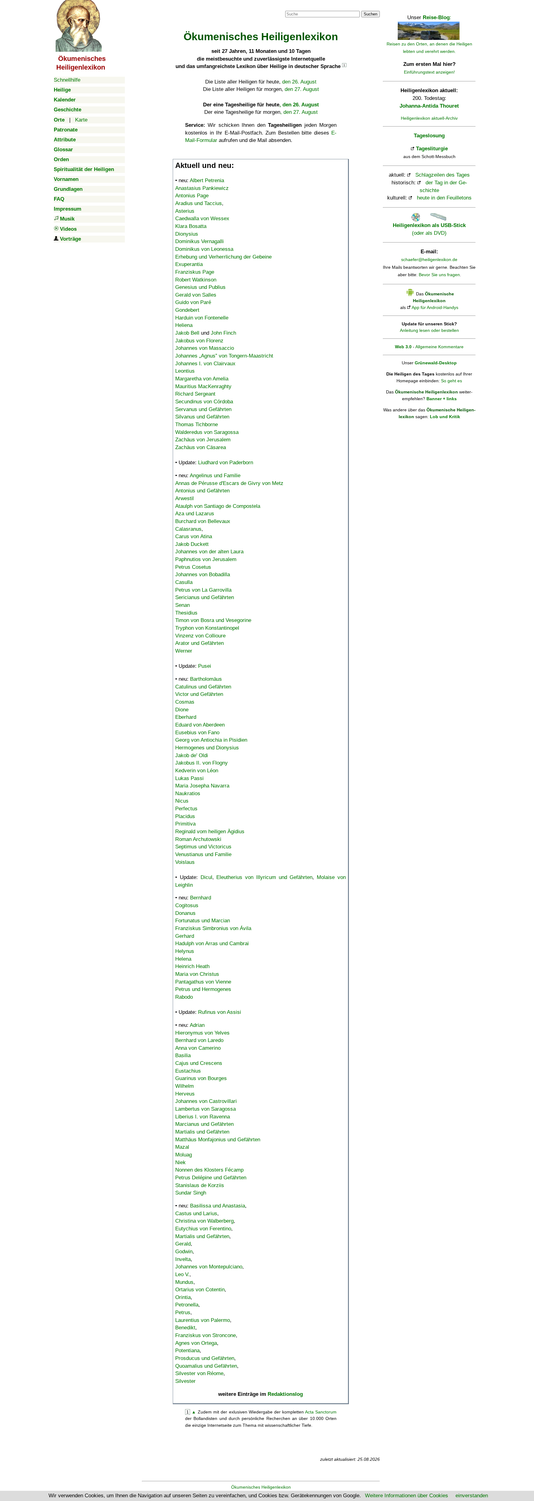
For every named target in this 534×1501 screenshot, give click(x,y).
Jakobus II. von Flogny (201, 763)
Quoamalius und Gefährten (206, 1366)
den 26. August (299, 82)
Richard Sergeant (195, 394)
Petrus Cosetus (193, 567)
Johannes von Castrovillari (206, 1101)
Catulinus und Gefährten (203, 687)
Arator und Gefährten (199, 643)
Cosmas (184, 702)
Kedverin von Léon (196, 771)
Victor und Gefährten (199, 694)
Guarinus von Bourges (201, 1078)
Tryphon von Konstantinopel (207, 628)
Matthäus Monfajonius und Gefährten (217, 1140)
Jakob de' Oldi (191, 755)
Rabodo (184, 997)
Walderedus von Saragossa (207, 432)
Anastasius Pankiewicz (202, 188)
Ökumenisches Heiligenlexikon (261, 1487)
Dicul (206, 877)
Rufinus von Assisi (219, 1012)
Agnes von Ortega (196, 1343)
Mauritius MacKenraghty (203, 386)
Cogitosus (186, 905)
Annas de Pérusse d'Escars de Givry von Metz (229, 483)
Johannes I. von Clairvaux (205, 364)
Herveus (185, 1094)
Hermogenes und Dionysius (207, 748)
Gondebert (187, 310)
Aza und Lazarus (194, 514)
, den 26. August (299, 105)
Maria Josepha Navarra (202, 786)
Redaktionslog (285, 1394)
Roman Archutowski (198, 839)
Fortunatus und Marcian (202, 921)
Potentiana (187, 1350)
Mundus (184, 1282)
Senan (182, 605)
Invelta (183, 1259)
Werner (183, 651)
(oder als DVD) (429, 229)
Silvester (185, 1381)
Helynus (184, 951)
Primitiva (185, 824)
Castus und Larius (196, 1213)
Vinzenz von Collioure (200, 636)
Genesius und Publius (200, 287)
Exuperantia (189, 264)
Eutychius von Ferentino (203, 1229)
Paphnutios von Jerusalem (205, 559)
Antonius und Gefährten (202, 491)
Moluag (183, 1155)
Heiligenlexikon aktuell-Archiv (429, 118)
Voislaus (185, 862)
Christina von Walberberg (204, 1221)
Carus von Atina (193, 536)
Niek (180, 1162)
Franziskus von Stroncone (205, 1335)
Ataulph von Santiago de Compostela (217, 506)
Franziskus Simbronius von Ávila (213, 928)
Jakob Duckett (192, 544)
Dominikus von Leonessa (204, 249)
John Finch (223, 333)
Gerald (183, 1244)
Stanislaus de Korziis (199, 1185)
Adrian (197, 1025)
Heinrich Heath (192, 966)
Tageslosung (429, 136)
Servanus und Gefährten (203, 409)
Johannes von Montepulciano (208, 1267)
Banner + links (441, 398)
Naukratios (187, 793)
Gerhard (184, 936)
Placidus (185, 816)
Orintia (183, 1297)
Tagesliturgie (432, 149)
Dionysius (186, 234)
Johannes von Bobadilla (202, 574)
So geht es (451, 380)
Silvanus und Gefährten (202, 417)
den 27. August (302, 89)
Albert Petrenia (207, 180)
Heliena (184, 325)
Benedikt (185, 1328)
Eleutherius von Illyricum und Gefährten (264, 877)
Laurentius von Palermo (202, 1320)
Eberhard (185, 717)
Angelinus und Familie (215, 475)
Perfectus (186, 809)
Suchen (370, 14)
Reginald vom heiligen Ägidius (209, 831)
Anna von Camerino (198, 1048)
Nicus (182, 801)
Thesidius (186, 613)
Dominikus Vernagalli (199, 241)
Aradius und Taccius (198, 203)
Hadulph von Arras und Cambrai (212, 943)
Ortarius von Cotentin (200, 1290)
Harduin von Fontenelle (201, 318)
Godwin (184, 1251)
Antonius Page (192, 196)
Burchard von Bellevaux (202, 521)
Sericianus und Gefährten (204, 597)
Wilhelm (184, 1086)
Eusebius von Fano (197, 732)
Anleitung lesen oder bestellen (429, 330)
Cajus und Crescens (198, 1063)
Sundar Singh (190, 1193)
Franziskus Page (194, 272)
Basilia (183, 1055)
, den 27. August (299, 112)
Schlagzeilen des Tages (442, 175)
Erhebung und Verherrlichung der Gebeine (223, 257)
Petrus (182, 1312)
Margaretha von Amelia (201, 379)
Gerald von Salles (195, 295)
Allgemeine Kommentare (439, 346)
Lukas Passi (189, 778)
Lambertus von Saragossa (205, 1109)
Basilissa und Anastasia (217, 1206)
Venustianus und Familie (203, 854)
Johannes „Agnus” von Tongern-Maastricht (224, 356)
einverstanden (472, 1496)
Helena (183, 959)
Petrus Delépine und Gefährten (210, 1178)
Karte (81, 120)
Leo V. (182, 1274)
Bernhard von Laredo (199, 1040)
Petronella (186, 1305)
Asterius (184, 211)
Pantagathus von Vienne (203, 982)
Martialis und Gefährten (202, 1132)
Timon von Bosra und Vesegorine (213, 620)
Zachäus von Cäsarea (200, 447)
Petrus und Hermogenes (203, 989)
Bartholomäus (206, 679)
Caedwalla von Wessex (202, 218)
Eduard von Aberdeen (200, 725)
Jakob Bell (187, 333)
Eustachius (188, 1071)
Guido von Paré (193, 302)
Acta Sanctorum (321, 1411)
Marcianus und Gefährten (204, 1124)
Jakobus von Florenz (199, 341)
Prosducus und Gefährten (204, 1358)
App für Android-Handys (435, 307)
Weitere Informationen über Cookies (406, 1496)
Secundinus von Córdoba (204, 402)
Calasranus (188, 529)
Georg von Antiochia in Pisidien (211, 740)
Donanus (185, 913)
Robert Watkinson (195, 280)
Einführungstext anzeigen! (429, 72)
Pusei (204, 666)
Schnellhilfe (67, 80)
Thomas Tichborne (196, 424)
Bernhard (200, 898)
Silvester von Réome (199, 1373)
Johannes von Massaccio (204, 348)
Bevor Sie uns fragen (439, 274)
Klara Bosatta (190, 226)
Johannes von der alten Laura (209, 552)
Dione (182, 710)
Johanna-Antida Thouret (429, 106)
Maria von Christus (197, 974)
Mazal (182, 1147)
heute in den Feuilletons (444, 198)
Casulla (184, 582)
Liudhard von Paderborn (225, 462)
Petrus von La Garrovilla (203, 590)
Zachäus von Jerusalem (203, 440)
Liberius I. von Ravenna (202, 1117)
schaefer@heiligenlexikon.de (429, 259)
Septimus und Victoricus (203, 847)
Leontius (185, 371)
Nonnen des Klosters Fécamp (209, 1170)
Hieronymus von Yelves (202, 1033)
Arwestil (184, 498)
